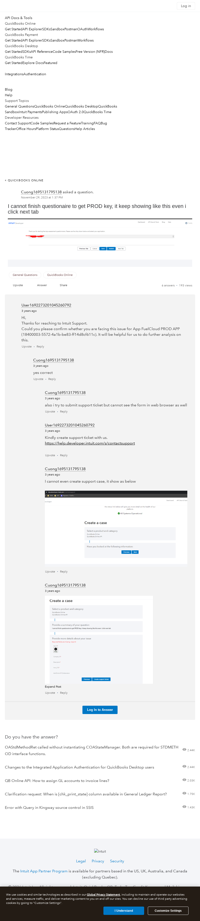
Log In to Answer (100, 710)
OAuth (82, 29)
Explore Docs (33, 63)
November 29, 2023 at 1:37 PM (42, 197)
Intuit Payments (30, 112)
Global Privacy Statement (103, 895)
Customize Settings (168, 910)
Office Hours (26, 129)
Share (63, 285)
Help (8, 95)
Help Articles (85, 129)
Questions (67, 129)
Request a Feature (67, 123)
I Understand (124, 910)
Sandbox (57, 29)
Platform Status (47, 129)
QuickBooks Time (97, 112)
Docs (109, 51)
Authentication (34, 74)
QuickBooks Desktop (81, 106)
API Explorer (32, 29)
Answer (42, 285)
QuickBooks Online (49, 106)
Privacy (98, 861)
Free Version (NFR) (90, 51)
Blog (8, 89)
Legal (81, 861)
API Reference (42, 51)
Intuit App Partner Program (44, 871)
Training (87, 123)
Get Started (13, 29)
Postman (70, 29)
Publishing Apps (55, 112)
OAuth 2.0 (76, 112)
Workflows (96, 29)
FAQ (97, 123)
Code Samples (64, 51)
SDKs (46, 29)
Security (117, 861)
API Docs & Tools (18, 18)
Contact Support (17, 123)
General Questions (19, 106)
